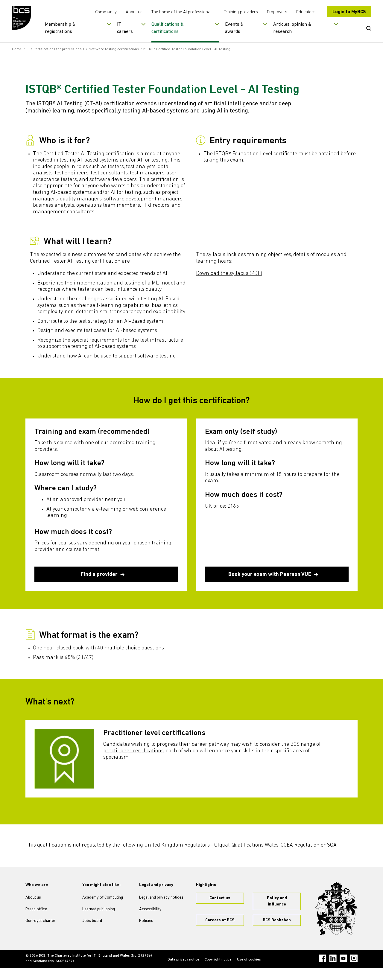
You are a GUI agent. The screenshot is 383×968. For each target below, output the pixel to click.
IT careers (125, 28)
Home (17, 49)
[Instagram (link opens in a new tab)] (354, 958)
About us (134, 12)
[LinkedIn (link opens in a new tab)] (333, 958)
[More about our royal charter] (336, 908)
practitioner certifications (133, 751)
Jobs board (92, 921)
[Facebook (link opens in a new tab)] (322, 958)
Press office (36, 909)
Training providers (241, 12)
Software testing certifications (114, 49)
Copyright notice (218, 959)
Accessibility (150, 909)
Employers (277, 12)
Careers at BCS (220, 920)
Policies (146, 921)
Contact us (219, 898)
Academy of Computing (102, 897)
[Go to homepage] (21, 18)
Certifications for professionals (59, 49)
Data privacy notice (183, 959)
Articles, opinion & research (292, 28)
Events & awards (234, 28)
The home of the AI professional (181, 12)
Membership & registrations (60, 28)
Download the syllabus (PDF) (229, 273)
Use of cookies (249, 959)
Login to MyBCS (349, 12)
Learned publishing (98, 909)
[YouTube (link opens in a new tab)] (343, 958)
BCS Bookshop (277, 920)
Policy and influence (277, 901)
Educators (305, 12)
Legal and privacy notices (161, 897)
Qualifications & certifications (167, 28)
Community (106, 12)
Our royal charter (40, 921)
